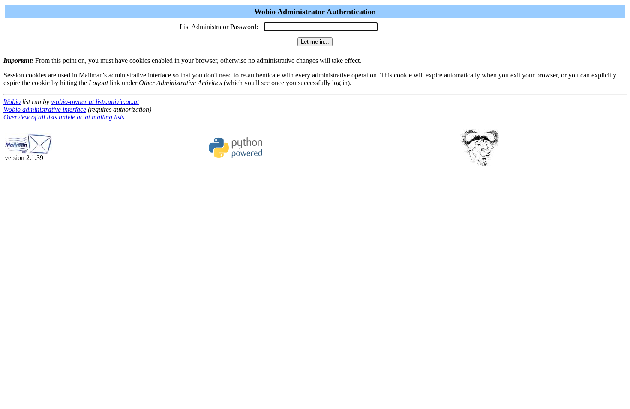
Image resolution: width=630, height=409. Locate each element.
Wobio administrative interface (44, 109)
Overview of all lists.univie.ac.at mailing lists (63, 117)
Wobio (12, 101)
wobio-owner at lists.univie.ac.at (95, 101)
